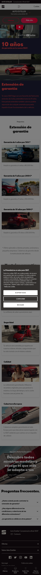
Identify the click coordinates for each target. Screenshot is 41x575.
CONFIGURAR (20, 299)
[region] (20, 287)
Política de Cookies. (9, 286)
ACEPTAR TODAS (20, 292)
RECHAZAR (20, 305)
